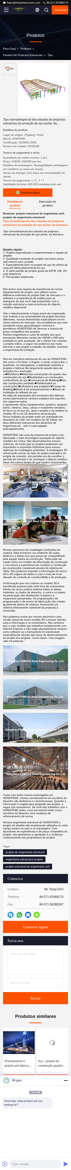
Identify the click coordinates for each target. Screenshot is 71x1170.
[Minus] (65, 1080)
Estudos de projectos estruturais (22, 55)
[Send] (66, 1164)
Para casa (9, 48)
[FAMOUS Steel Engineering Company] (18, 9)
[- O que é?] (19, 915)
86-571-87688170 (57, 2)
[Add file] (5, 1164)
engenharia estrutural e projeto (24, 859)
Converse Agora (61, 9)
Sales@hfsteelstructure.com (23, 2)
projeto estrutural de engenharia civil (27, 866)
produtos (25, 48)
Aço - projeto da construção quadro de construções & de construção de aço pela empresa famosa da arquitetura (18, 1063)
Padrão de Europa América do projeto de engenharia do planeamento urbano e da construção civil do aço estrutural (52, 1063)
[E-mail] (28, 914)
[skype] (10, 914)
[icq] (36, 914)
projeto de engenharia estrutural (25, 852)
